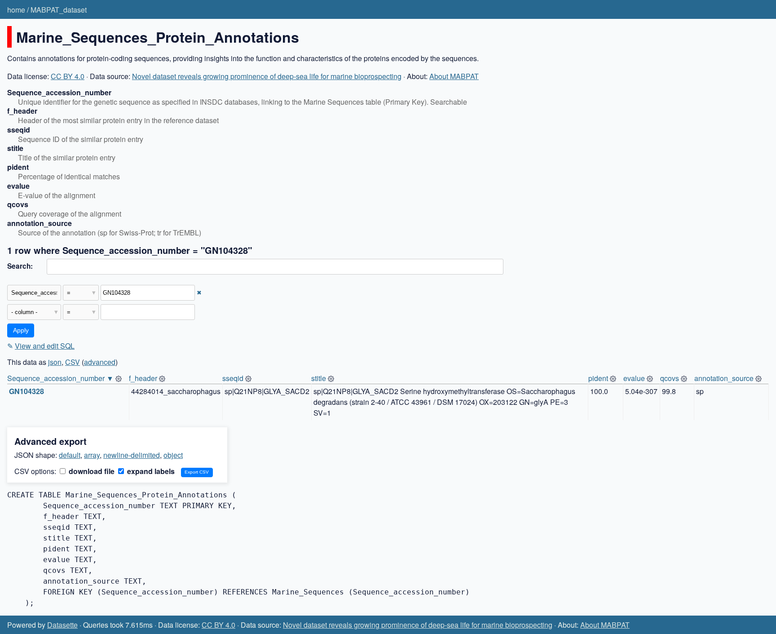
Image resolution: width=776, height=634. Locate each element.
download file (91, 471)
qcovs (669, 378)
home (16, 9)
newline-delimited (131, 455)
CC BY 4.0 (67, 76)
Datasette (62, 625)
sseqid (232, 378)
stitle (318, 378)
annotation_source (724, 378)
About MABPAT (454, 76)
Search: (20, 266)
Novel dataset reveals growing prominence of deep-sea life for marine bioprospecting (266, 76)
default (69, 455)
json (55, 362)
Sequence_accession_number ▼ (60, 378)
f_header (143, 378)
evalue (634, 378)
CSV (72, 362)
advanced (99, 362)
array (92, 455)
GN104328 (26, 391)
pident (598, 378)
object (173, 455)
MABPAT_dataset (59, 9)
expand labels (150, 471)
